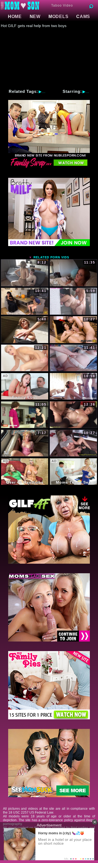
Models (58, 16)
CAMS (83, 16)
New (35, 16)
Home (15, 16)
